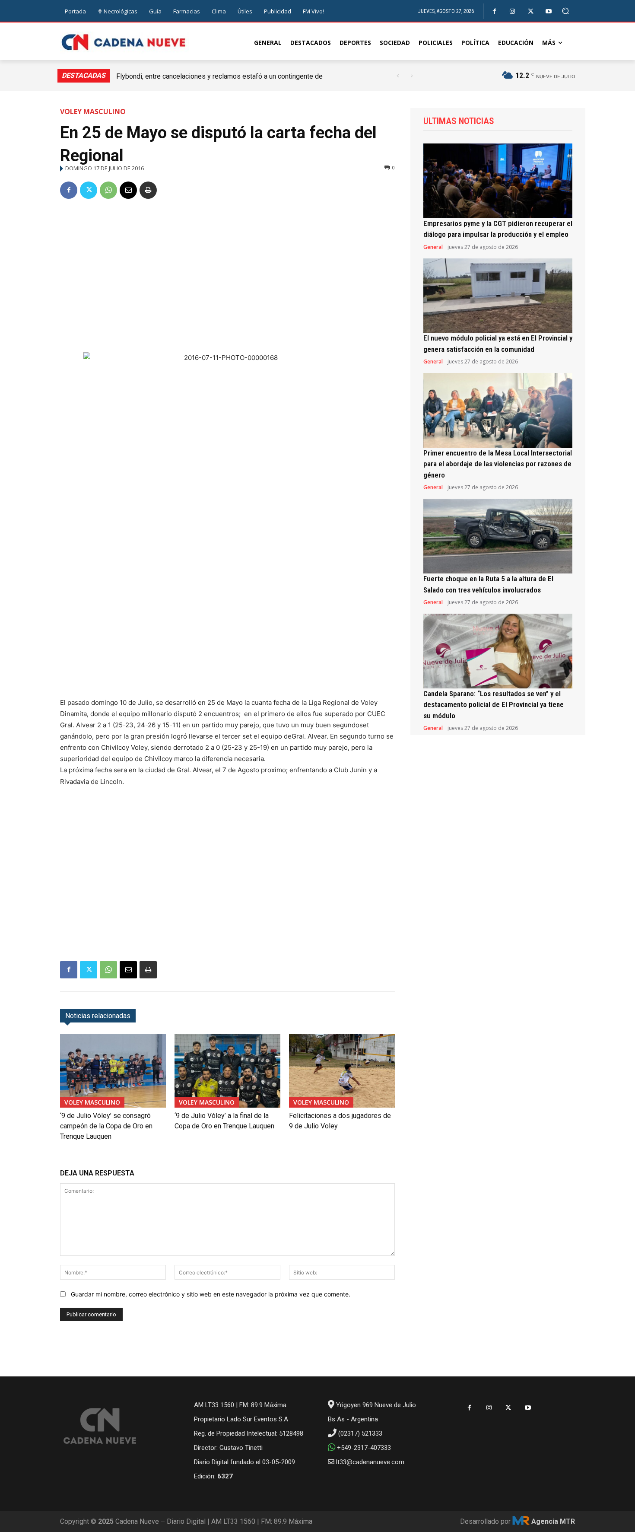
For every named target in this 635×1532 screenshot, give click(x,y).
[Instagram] (512, 11)
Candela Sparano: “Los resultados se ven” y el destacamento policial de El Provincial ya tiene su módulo (493, 704)
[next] (411, 75)
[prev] (397, 75)
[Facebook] (494, 11)
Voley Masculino (93, 111)
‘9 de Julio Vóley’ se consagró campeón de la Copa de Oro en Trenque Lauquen (106, 1126)
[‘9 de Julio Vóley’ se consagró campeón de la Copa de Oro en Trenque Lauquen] (113, 1071)
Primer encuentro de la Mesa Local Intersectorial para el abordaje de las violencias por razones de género (497, 464)
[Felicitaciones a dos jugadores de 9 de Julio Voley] (342, 1071)
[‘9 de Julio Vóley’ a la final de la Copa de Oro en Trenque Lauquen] (227, 1071)
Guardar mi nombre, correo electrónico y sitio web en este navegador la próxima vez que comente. (210, 1294)
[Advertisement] (227, 272)
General (433, 247)
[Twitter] (530, 11)
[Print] (148, 190)
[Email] (128, 190)
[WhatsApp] (108, 190)
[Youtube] (548, 11)
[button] (565, 11)
